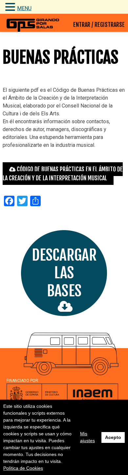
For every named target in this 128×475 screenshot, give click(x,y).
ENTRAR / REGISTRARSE (99, 24)
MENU (24, 8)
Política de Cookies (23, 468)
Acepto (113, 437)
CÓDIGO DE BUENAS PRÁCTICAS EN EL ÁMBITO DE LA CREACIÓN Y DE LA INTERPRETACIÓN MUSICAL (63, 174)
